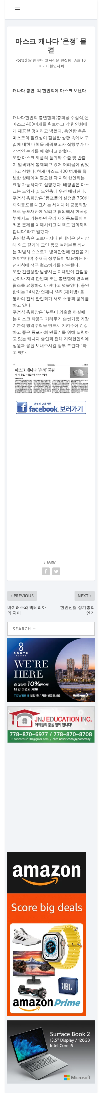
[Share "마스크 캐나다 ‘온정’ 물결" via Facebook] (46, 571)
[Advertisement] (51, 473)
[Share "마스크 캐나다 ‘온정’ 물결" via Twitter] (56, 571)
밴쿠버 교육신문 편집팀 (52, 60)
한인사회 (56, 66)
